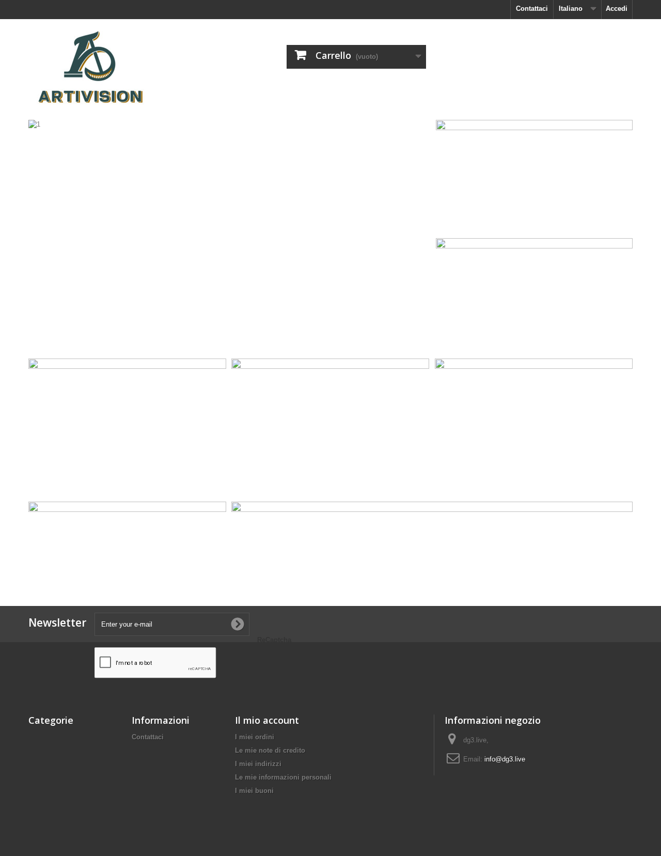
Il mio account (267, 720)
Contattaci (532, 8)
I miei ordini (254, 737)
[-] (123, 65)
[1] (229, 235)
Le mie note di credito (270, 750)
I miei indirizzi (258, 764)
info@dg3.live (504, 759)
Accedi (616, 8)
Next (412, 332)
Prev (386, 332)
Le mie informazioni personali (283, 777)
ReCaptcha (274, 640)
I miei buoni (254, 791)
